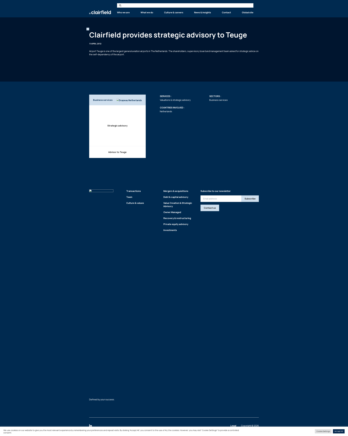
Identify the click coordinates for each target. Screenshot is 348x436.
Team (129, 197)
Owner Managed (172, 212)
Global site (247, 12)
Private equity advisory (175, 224)
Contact (226, 12)
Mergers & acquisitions (175, 191)
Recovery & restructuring (177, 218)
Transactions (133, 191)
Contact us (210, 207)
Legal (233, 425)
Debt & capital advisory (175, 197)
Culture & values (135, 203)
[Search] (120, 5)
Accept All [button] (339, 431)
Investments (170, 230)
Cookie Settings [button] (323, 431)
